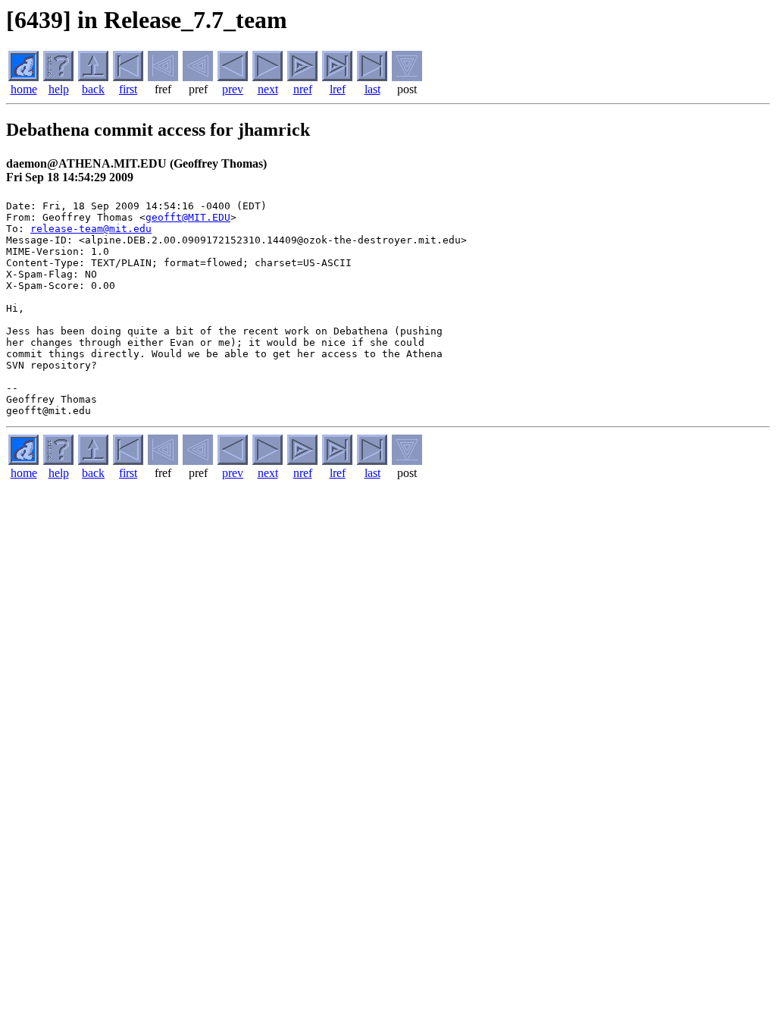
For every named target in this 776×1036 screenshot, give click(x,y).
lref (338, 89)
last (372, 89)
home (24, 89)
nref (302, 89)
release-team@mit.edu (91, 228)
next (268, 89)
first (128, 89)
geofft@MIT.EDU (188, 217)
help (58, 89)
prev (232, 89)
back (93, 89)
